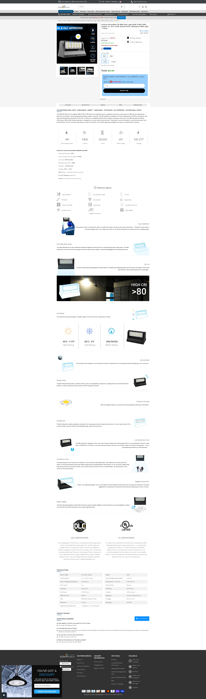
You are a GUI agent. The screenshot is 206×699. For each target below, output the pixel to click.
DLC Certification (79, 537)
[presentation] (77, 44)
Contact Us (80, 663)
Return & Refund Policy (118, 677)
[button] (122, 7)
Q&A (120, 105)
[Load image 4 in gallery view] (90, 71)
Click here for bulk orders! (109, 45)
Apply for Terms (108, 33)
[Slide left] (58, 71)
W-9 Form (80, 673)
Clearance (171, 14)
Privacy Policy (81, 669)
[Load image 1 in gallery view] (64, 71)
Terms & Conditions (83, 666)
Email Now (66, 669)
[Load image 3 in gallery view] (81, 71)
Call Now (66, 663)
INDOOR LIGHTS (109, 14)
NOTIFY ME (124, 91)
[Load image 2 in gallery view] (73, 71)
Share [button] (104, 99)
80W (111, 56)
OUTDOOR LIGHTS (123, 14)
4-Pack (113, 62)
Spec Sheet (107, 48)
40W (104, 56)
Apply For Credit (99, 668)
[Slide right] (95, 71)
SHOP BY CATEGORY (78, 14)
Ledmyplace (99, 694)
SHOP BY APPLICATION (94, 14)
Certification (85, 105)
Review (103, 105)
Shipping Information (118, 668)
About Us (80, 659)
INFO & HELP (153, 14)
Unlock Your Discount (47, 691)
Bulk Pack (162, 14)
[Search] (124, 6)
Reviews (114, 659)
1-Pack (105, 62)
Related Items (138, 105)
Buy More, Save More (107, 65)
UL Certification (126, 537)
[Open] (4, 695)
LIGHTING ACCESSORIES (139, 14)
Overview (68, 105)
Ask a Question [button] (143, 618)
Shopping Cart (98, 665)
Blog (112, 680)
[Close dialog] (61, 666)
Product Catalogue (117, 684)
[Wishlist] (139, 6)
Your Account (98, 661)
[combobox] (102, 7)
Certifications (81, 676)
